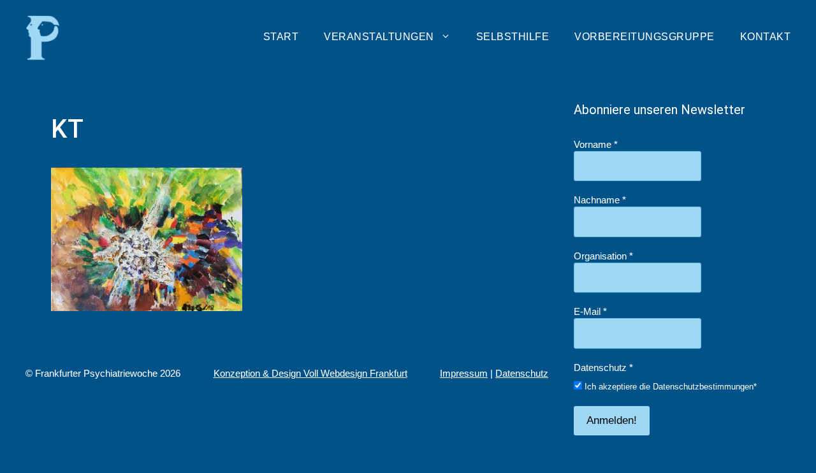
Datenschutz (521, 373)
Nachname (600, 199)
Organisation (603, 256)
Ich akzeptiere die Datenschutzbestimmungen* (669, 386)
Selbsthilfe (513, 36)
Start (281, 36)
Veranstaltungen (379, 36)
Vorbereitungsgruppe (644, 36)
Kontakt (765, 36)
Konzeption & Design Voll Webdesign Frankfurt (310, 373)
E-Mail (590, 311)
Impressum (464, 373)
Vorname (596, 144)
